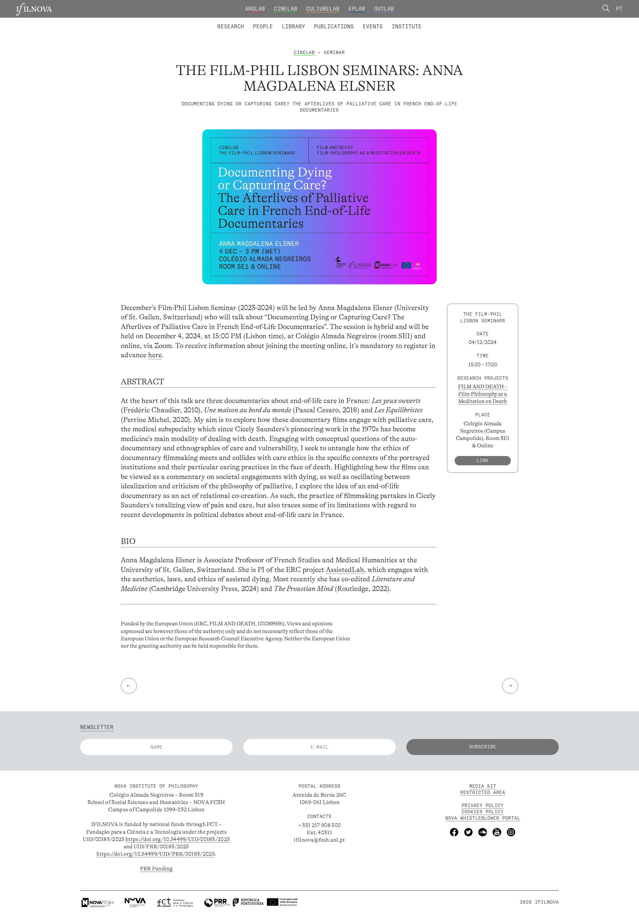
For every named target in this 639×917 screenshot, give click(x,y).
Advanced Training (392, 21)
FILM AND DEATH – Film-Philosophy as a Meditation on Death (483, 394)
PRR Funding (156, 869)
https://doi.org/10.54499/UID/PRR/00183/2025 (156, 854)
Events (373, 26)
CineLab (285, 8)
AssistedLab (345, 570)
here (155, 355)
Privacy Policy (483, 805)
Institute (407, 26)
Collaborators (301, 21)
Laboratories (215, 21)
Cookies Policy (483, 812)
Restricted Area (482, 792)
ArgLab (255, 8)
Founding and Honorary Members (378, 21)
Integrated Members (242, 21)
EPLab (356, 8)
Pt (619, 8)
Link (483, 460)
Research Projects (270, 21)
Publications (334, 26)
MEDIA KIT (482, 786)
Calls (436, 21)
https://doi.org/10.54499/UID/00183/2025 (177, 839)
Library (293, 26)
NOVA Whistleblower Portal (482, 818)
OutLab (384, 8)
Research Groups (331, 21)
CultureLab (322, 8)
